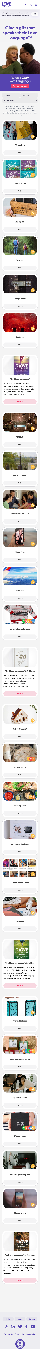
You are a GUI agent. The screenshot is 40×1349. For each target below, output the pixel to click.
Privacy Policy (20, 1334)
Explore (20, 401)
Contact (32, 1319)
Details (20, 153)
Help (8, 1319)
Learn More (25, 15)
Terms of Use (8, 1334)
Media (20, 1319)
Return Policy (31, 1334)
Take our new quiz (20, 86)
